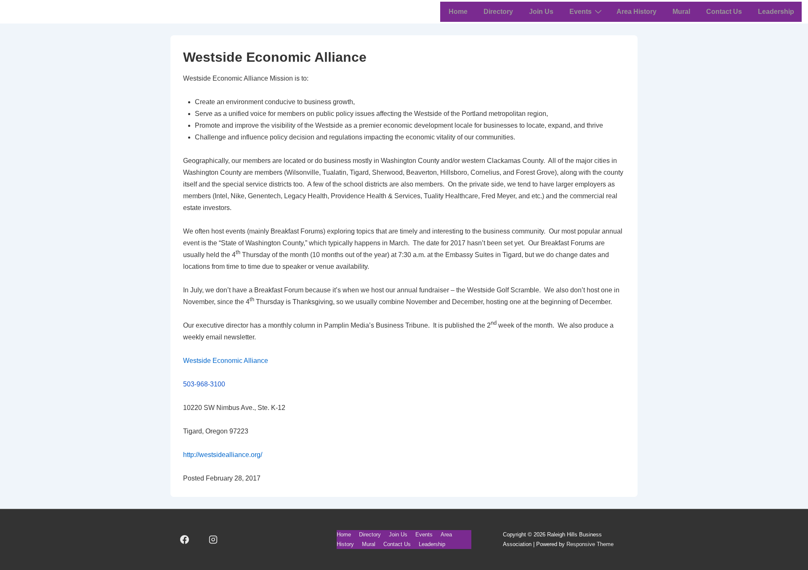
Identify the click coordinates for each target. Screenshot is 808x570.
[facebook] (185, 540)
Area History (636, 11)
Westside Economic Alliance (225, 360)
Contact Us (724, 11)
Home (458, 11)
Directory (498, 11)
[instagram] (213, 540)
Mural (681, 11)
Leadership (776, 11)
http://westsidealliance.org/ (222, 454)
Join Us (541, 11)
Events (580, 11)
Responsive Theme (590, 544)
